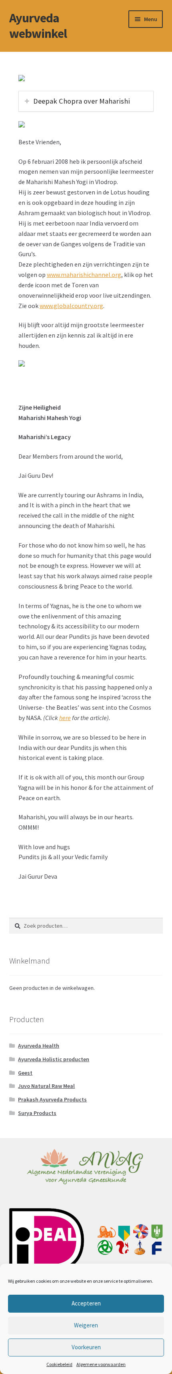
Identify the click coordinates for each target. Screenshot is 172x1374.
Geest (25, 1072)
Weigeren (86, 1325)
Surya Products (37, 1113)
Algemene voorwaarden (101, 1364)
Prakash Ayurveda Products (52, 1099)
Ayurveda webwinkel (38, 25)
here (65, 718)
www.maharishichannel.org (84, 275)
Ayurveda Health (38, 1045)
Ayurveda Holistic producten (53, 1059)
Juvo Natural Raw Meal (46, 1085)
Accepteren (86, 1303)
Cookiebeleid (59, 1364)
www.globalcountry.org (71, 306)
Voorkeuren (86, 1347)
